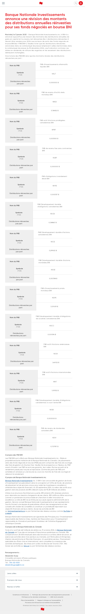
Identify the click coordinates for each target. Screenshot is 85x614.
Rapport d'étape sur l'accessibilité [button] (49, 600)
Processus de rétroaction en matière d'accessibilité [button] (42, 602)
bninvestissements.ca (16, 511)
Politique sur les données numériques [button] (34, 597)
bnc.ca (26, 546)
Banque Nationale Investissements (18, 481)
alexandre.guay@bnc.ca (14, 565)
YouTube (66, 511)
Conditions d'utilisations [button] (21, 594)
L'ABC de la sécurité (56, 597)
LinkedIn (8, 513)
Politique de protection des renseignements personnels (51, 594)
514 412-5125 (15, 563)
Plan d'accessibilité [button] (27, 600)
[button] (76, 3)
